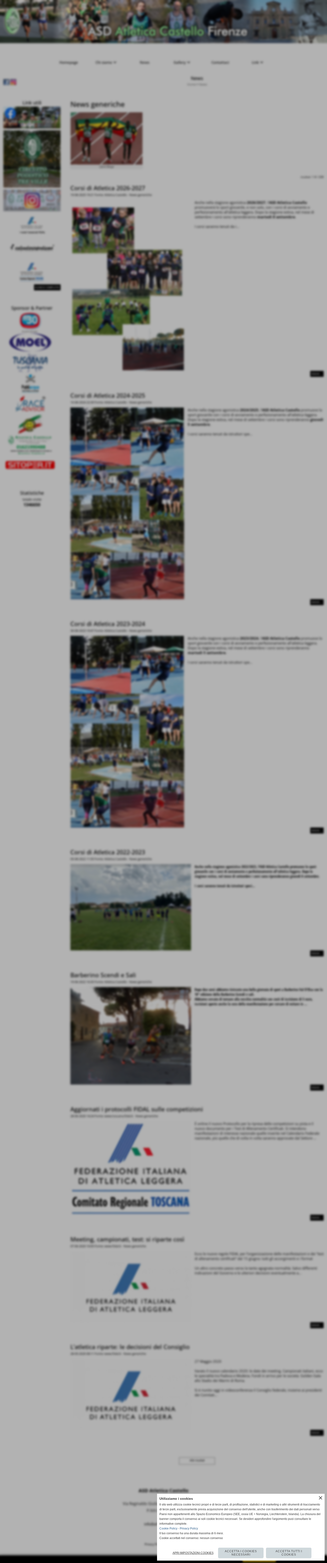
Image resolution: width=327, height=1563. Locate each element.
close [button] (320, 1498)
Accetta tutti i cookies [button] (289, 1553)
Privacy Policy (189, 1528)
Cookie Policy (168, 1528)
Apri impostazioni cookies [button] (193, 1553)
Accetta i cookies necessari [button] (241, 1553)
